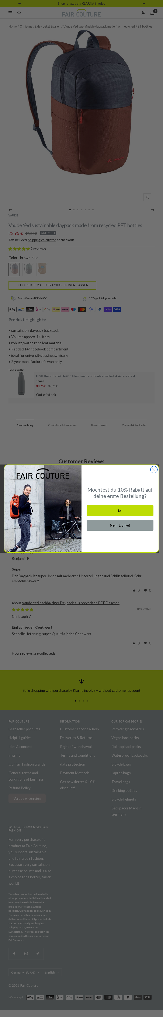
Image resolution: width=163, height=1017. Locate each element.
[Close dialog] (153, 469)
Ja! (120, 510)
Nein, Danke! (120, 525)
